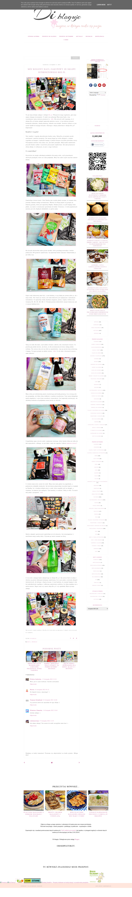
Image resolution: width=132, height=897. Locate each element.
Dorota (32, 689)
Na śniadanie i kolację (96, 390)
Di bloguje (33, 886)
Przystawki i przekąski (96, 528)
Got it (109, 5)
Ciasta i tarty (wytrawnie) (96, 450)
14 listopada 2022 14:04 (50, 700)
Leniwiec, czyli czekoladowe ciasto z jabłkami (97, 266)
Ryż (96, 534)
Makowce (96, 384)
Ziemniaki (96, 548)
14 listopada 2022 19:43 (50, 710)
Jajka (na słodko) (96, 370)
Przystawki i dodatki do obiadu (96, 525)
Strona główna (33, 36)
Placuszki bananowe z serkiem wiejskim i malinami (34, 814)
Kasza (96, 475)
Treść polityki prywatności (68, 830)
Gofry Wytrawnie (97, 461)
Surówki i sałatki (96, 542)
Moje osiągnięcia (96, 327)
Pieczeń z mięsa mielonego (96, 508)
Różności (96, 333)
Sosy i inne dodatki (96, 539)
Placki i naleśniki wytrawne (96, 519)
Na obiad (96, 496)
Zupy (96, 551)
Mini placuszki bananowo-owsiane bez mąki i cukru (76, 814)
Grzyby (96, 467)
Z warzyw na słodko (96, 430)
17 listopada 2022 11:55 (47, 721)
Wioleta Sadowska (36, 679)
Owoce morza (96, 505)
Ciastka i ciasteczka (96, 355)
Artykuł (96, 321)
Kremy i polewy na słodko (96, 375)
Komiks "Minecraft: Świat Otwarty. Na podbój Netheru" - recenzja (51, 666)
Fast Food (96, 458)
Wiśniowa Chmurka (36, 710)
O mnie (66, 39)
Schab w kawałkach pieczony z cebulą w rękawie (98, 814)
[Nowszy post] (24, 762)
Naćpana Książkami (36, 700)
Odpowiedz (33, 684)
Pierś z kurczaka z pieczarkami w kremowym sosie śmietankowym (97, 312)
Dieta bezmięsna (96, 568)
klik (52, 119)
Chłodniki (96, 447)
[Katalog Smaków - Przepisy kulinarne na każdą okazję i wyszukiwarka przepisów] (64, 882)
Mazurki (96, 387)
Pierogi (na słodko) (96, 407)
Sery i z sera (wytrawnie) (96, 537)
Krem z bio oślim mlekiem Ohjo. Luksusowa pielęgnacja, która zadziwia (34, 667)
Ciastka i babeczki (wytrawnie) (96, 452)
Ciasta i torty (96, 350)
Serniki (96, 421)
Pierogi (96, 514)
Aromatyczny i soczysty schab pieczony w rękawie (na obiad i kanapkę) (97, 289)
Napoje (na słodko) (96, 393)
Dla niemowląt (96, 576)
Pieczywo (96, 511)
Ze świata (96, 599)
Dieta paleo (96, 571)
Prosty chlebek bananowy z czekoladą (55, 814)
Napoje (96, 502)
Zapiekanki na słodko (96, 433)
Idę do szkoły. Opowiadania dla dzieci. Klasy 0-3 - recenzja (69, 666)
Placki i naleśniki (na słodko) (96, 410)
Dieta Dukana (96, 562)
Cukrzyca (96, 559)
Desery (96, 361)
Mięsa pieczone (96, 494)
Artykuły (79, 36)
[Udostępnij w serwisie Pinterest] (76, 638)
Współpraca (99, 36)
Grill (96, 464)
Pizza (96, 517)
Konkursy (96, 324)
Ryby (96, 531)
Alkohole (96, 341)
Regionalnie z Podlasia (96, 593)
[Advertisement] (56, 46)
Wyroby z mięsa (96, 545)
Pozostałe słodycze (96, 413)
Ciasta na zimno (96, 352)
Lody (96, 381)
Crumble (96, 358)
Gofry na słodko (96, 367)
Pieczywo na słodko (96, 401)
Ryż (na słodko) (96, 418)
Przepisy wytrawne (66, 36)
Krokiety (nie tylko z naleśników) (97, 481)
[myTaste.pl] (12, 882)
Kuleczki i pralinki (96, 378)
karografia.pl (107, 886)
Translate (102, 95)
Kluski (97, 478)
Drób (96, 455)
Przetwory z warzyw (96, 522)
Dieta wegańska (96, 573)
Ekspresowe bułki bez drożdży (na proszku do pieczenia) (97, 219)
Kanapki (96, 472)
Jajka (96, 470)
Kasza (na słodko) (96, 373)
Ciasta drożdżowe (96, 347)
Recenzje (89, 36)
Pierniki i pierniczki (96, 404)
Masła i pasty (96, 491)
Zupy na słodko (96, 436)
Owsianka (96, 398)
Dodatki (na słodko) (96, 364)
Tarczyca (96, 582)
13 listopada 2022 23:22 (49, 679)
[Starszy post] (79, 762)
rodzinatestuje (34, 721)
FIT (96, 579)
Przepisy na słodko (49, 36)
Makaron (96, 485)
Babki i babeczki (96, 344)
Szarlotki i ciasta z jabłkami (96, 424)
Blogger (77, 839)
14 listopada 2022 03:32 (42, 689)
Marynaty (96, 488)
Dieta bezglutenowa (96, 565)
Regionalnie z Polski (96, 596)
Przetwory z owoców (97, 416)
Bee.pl (50, 115)
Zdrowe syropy (96, 585)
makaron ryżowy (71, 443)
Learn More (101, 5)
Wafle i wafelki (96, 427)
